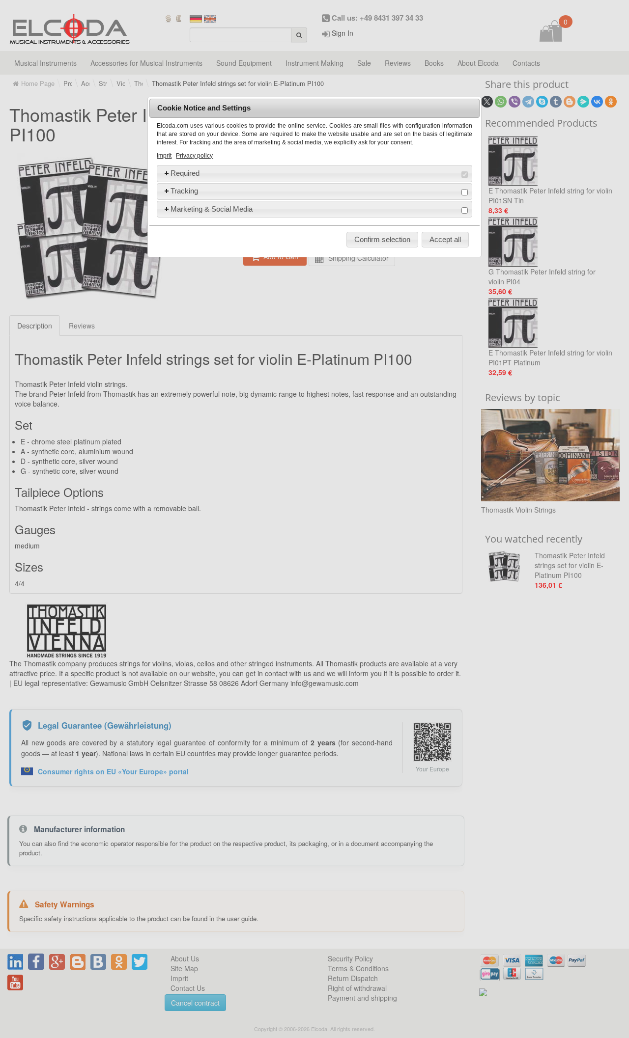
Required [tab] (185, 173)
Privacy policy (194, 155)
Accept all (445, 239)
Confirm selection (382, 239)
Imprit (164, 155)
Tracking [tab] (184, 191)
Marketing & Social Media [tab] (212, 209)
